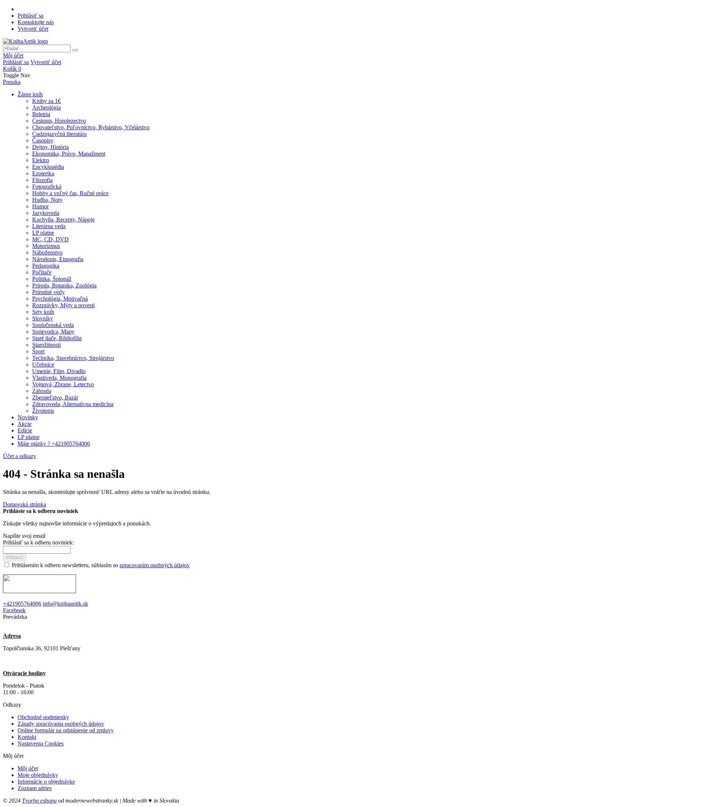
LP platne (28, 437)
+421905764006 (22, 603)
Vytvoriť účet (33, 29)
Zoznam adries (35, 788)
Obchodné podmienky (43, 717)
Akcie (24, 424)
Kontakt (27, 737)
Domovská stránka (24, 504)
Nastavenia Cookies (41, 743)
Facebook (14, 610)
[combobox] (37, 48)
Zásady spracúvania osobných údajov (61, 724)
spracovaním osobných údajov (155, 565)
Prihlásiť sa (31, 15)
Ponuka (11, 82)
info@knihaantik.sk (65, 603)
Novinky (28, 417)
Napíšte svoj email (24, 536)
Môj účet (13, 55)
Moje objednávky (38, 775)
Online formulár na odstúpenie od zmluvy (66, 730)
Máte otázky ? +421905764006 (54, 443)
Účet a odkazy (19, 456)
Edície (25, 430)
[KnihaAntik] (25, 41)
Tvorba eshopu (39, 800)
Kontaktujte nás (36, 22)
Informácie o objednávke (46, 781)
